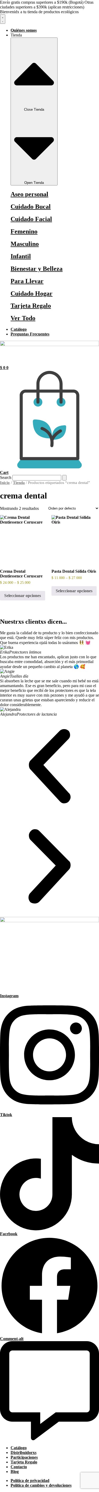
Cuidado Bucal (31, 206)
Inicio (5, 483)
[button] (49, 767)
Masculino (25, 243)
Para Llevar (27, 281)
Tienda (19, 483)
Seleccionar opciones (22, 595)
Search (5, 477)
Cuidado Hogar (32, 293)
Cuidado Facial (31, 219)
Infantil (21, 256)
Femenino (24, 231)
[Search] (64, 478)
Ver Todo (23, 318)
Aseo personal (29, 194)
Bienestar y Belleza (37, 268)
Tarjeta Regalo (31, 305)
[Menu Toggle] (2, 19)
